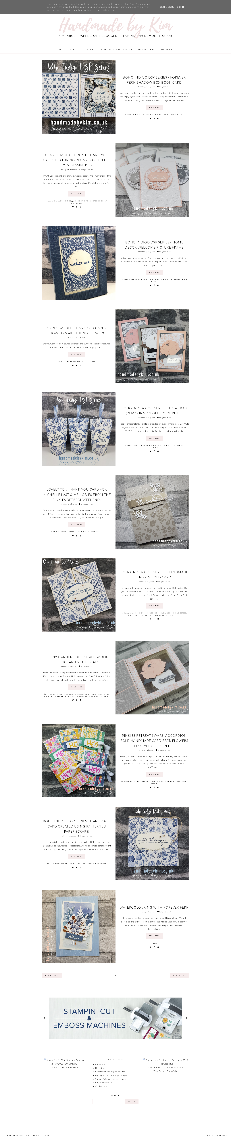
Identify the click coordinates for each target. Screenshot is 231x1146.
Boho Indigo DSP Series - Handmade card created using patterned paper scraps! (77, 826)
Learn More (167, 7)
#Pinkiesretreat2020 (63, 532)
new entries (51, 975)
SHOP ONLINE (88, 50)
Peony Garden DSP (75, 361)
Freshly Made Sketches (87, 201)
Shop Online (72, 1067)
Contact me (101, 1086)
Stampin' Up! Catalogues (115, 50)
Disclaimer (100, 1068)
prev (44, 1018)
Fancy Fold (147, 615)
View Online (58, 1067)
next (186, 1018)
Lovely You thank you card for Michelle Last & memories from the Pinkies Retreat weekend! (77, 494)
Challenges (60, 201)
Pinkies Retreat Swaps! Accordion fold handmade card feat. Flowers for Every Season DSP (154, 740)
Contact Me (167, 50)
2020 (129, 114)
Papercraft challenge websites (110, 1071)
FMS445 (70, 201)
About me (100, 1064)
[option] (115, 1018)
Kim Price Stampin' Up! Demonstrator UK (29, 1135)
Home (60, 50)
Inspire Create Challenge (167, 615)
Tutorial (90, 361)
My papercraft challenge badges (111, 1075)
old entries (179, 975)
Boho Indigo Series (174, 114)
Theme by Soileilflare (217, 1135)
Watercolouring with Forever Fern (154, 907)
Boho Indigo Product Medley (148, 114)
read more (154, 107)
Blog (72, 50)
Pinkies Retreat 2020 (92, 532)
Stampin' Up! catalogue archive (110, 1079)
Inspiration (145, 50)
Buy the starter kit (104, 1082)
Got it (180, 7)
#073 (126, 613)
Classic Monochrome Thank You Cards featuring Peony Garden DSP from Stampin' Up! (77, 160)
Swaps (154, 783)
